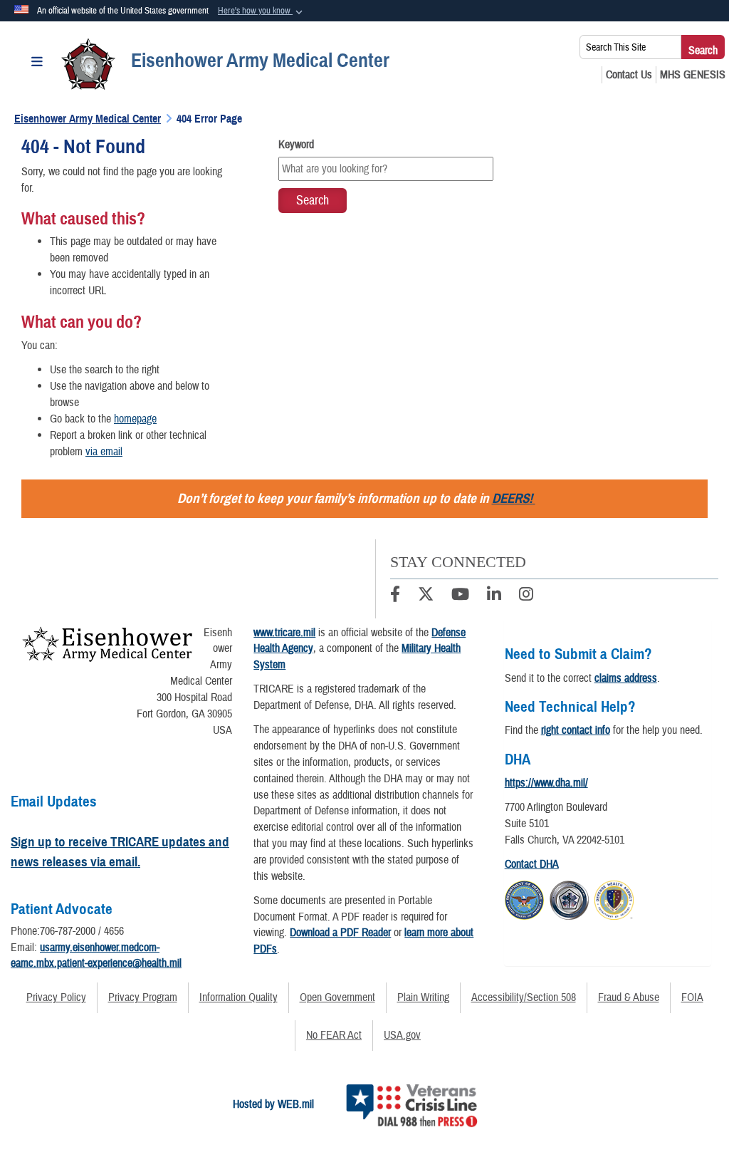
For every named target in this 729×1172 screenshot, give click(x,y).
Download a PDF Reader (340, 932)
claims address (625, 678)
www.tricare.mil (284, 633)
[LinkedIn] (494, 596)
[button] (261, 11)
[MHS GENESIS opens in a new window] (692, 75)
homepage (135, 419)
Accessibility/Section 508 (523, 997)
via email (103, 452)
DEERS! (512, 498)
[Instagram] (526, 596)
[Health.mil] (569, 898)
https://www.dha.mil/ (546, 783)
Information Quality (238, 997)
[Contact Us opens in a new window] (629, 75)
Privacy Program (142, 997)
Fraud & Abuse (628, 997)
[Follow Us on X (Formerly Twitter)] (426, 596)
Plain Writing (423, 997)
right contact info (575, 730)
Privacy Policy (56, 997)
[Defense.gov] (524, 898)
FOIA (692, 997)
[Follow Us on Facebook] (395, 596)
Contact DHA (532, 864)
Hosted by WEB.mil (273, 1104)
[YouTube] (460, 596)
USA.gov (402, 1035)
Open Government (337, 997)
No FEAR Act (334, 1035)
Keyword (296, 145)
